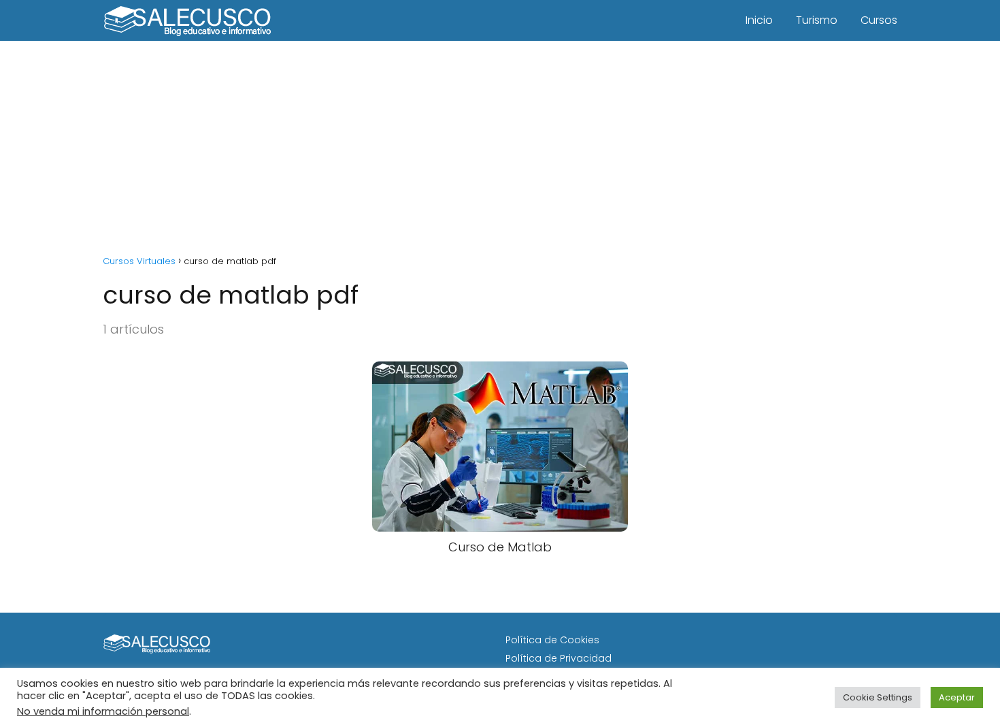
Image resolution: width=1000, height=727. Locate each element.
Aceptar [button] (957, 697)
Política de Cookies (552, 640)
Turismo (816, 20)
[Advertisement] (500, 143)
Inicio (759, 20)
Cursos (879, 20)
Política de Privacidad (558, 658)
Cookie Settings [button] (877, 697)
